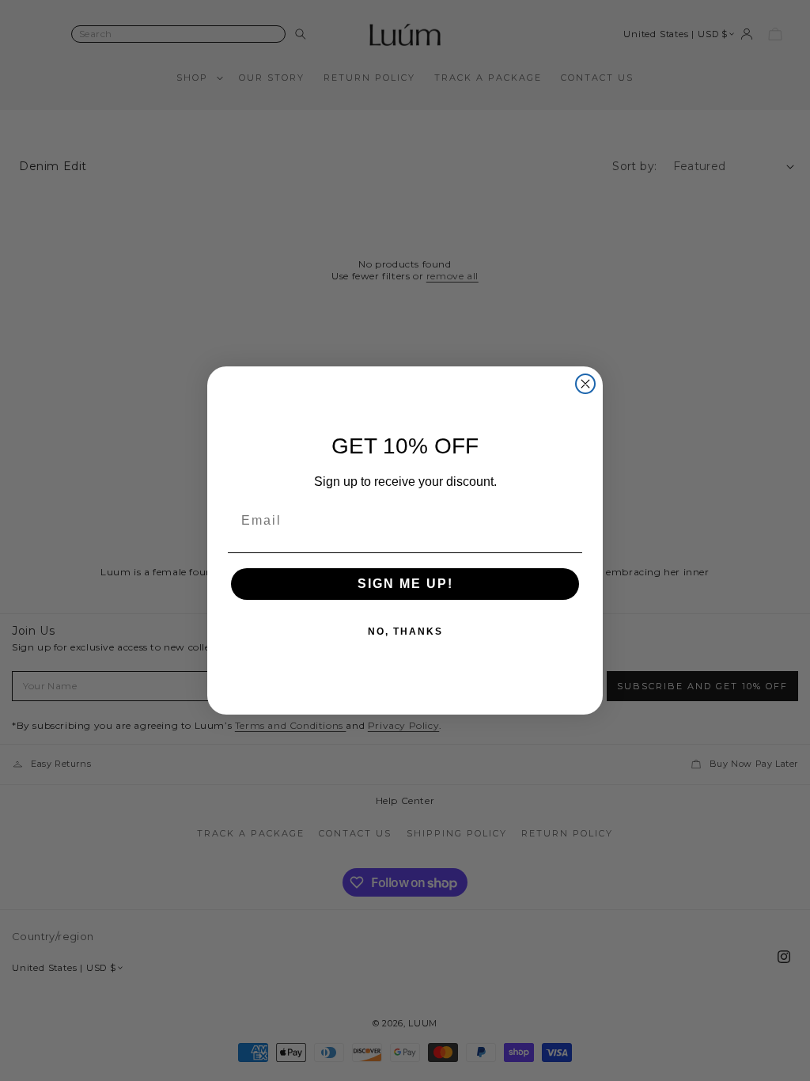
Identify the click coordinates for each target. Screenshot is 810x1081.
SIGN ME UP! (405, 583)
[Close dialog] (585, 383)
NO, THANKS (405, 631)
